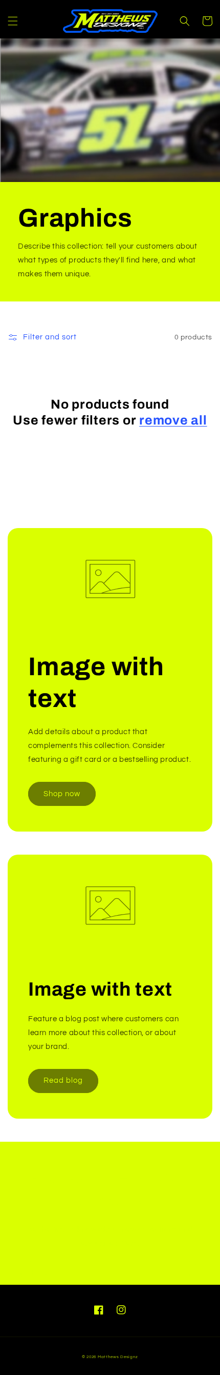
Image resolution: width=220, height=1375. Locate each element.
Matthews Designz (118, 1356)
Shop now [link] (61, 794)
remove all (173, 420)
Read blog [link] (63, 1080)
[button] (13, 21)
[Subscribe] (188, 1273)
